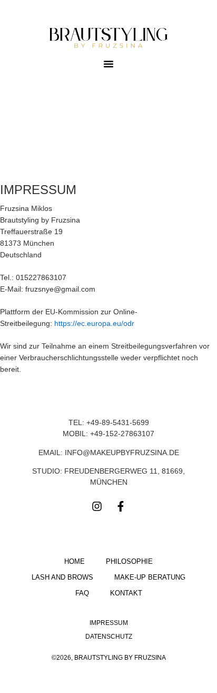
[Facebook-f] (120, 506)
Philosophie (129, 561)
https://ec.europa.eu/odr (94, 323)
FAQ (82, 593)
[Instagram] (96, 506)
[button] (108, 64)
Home (74, 561)
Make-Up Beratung (149, 577)
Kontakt (126, 593)
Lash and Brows (62, 577)
